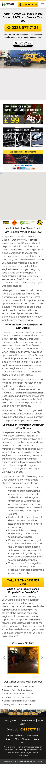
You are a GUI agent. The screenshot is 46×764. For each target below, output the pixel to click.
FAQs (16, 739)
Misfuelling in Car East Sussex (17, 697)
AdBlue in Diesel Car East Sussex (19, 686)
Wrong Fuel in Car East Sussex (18, 705)
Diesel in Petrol (27, 720)
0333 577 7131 (30, 729)
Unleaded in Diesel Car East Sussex (20, 701)
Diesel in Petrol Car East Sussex (18, 690)
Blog (8, 739)
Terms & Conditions (15, 735)
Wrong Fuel (10, 720)
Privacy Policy (33, 735)
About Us (26, 739)
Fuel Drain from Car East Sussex (18, 694)
